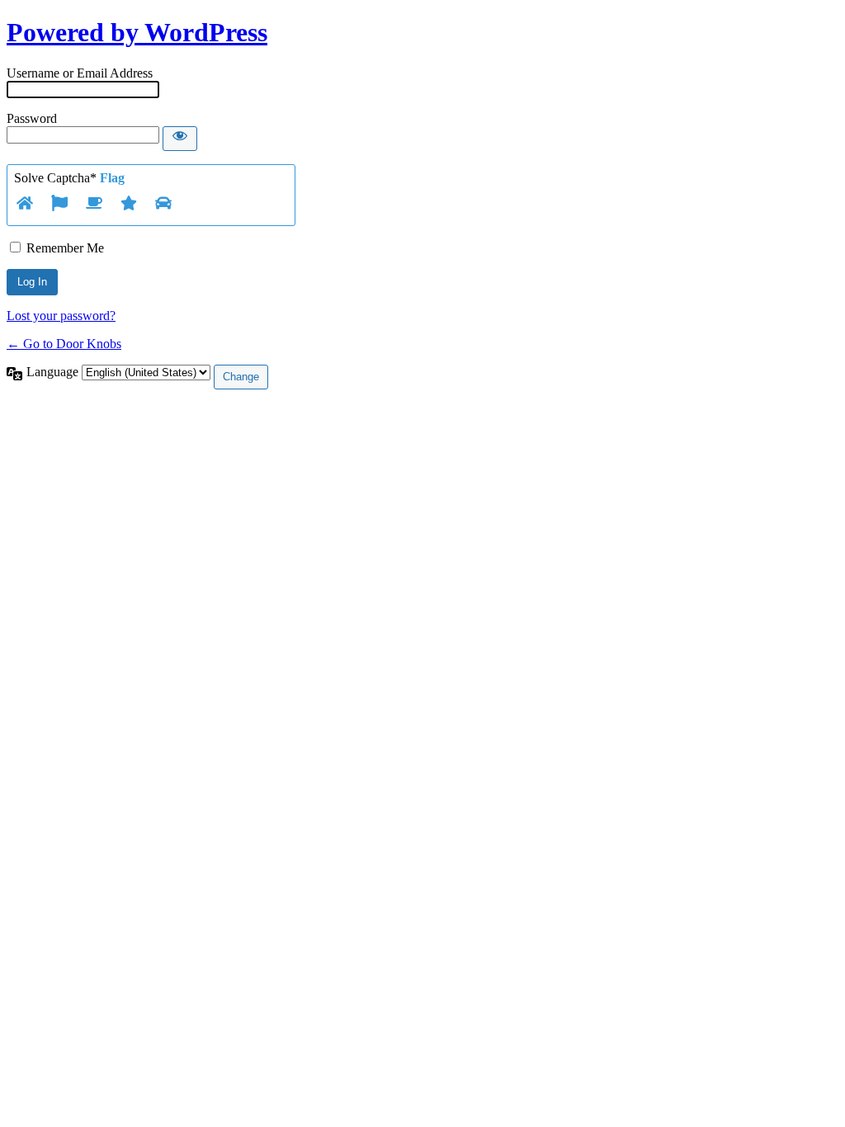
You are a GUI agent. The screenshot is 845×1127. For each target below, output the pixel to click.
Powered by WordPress (137, 32)
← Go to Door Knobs (64, 344)
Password (32, 118)
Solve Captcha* (69, 178)
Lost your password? (61, 316)
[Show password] (180, 138)
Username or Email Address (80, 73)
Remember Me (65, 248)
